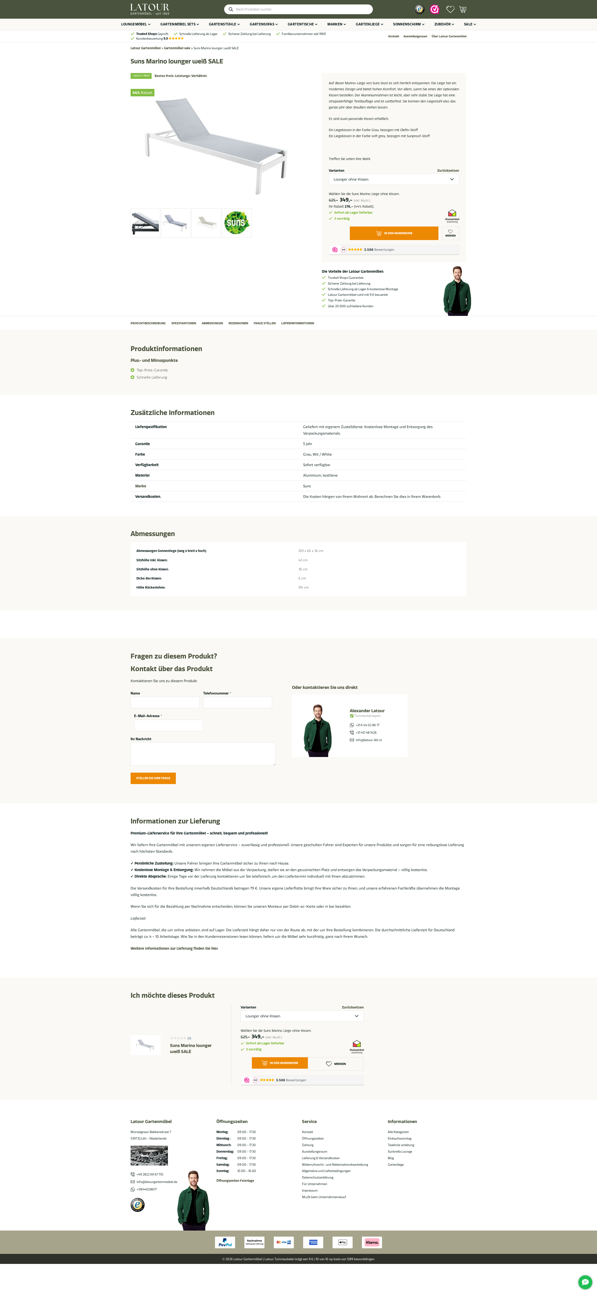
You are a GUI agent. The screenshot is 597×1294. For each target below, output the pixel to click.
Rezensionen (238, 323)
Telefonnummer (217, 693)
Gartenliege (368, 24)
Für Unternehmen (314, 1184)
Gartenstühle (222, 24)
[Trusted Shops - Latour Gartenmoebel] (138, 1205)
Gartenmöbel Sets (177, 24)
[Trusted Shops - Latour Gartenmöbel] (419, 9)
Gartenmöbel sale (177, 48)
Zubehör (442, 24)
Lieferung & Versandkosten (321, 1158)
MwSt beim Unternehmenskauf (324, 1197)
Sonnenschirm (407, 24)
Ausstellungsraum (415, 36)
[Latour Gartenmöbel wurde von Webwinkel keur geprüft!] (434, 9)
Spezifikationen (183, 323)
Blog (391, 1158)
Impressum (310, 1190)
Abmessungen (212, 323)
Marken (334, 24)
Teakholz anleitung (401, 1145)
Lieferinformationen (297, 323)
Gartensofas (262, 24)
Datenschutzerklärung (317, 1177)
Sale (468, 24)
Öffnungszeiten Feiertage (235, 1180)
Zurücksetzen (448, 170)
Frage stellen (265, 323)
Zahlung (307, 1145)
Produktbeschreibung (148, 323)
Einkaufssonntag (399, 1138)
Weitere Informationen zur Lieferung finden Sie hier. (175, 948)
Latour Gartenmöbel (146, 48)
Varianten (336, 170)
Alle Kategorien (398, 1132)
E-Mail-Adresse (148, 716)
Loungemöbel (134, 24)
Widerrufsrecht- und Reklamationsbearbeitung (335, 1164)
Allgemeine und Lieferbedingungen (326, 1171)
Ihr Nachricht (141, 739)
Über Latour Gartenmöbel (449, 36)
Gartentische (301, 24)
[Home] (150, 9)
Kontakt (393, 36)
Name (135, 693)
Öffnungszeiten (313, 1138)
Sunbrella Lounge (400, 1151)
